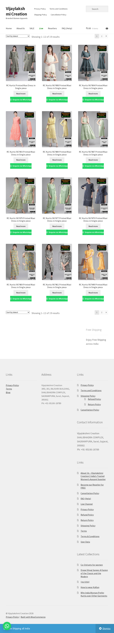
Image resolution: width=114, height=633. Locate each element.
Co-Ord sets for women (92, 564)
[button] (7, 626)
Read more (20, 93)
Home (9, 28)
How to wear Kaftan (90, 587)
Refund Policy (94, 399)
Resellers (52, 28)
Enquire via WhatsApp (22, 99)
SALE (32, 28)
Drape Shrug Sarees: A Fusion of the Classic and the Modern (94, 573)
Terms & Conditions (90, 536)
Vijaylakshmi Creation (16, 11)
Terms (9, 388)
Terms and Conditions (59, 9)
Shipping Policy (40, 14)
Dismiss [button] (106, 628)
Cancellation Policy (58, 14)
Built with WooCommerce (33, 617)
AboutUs (21, 28)
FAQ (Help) (67, 28)
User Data (85, 541)
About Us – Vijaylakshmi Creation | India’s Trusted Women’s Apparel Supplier (93, 476)
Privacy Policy (40, 9)
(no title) (85, 581)
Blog (8, 392)
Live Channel (87, 504)
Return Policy (94, 404)
